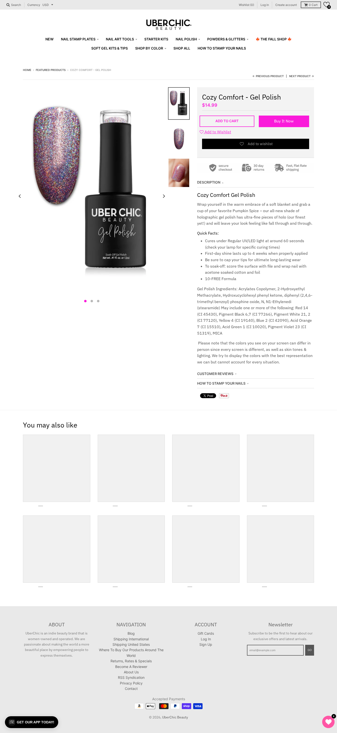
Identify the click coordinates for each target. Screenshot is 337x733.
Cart (313, 5)
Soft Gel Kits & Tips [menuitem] (109, 48)
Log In (206, 639)
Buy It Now (284, 121)
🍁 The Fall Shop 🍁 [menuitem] (274, 39)
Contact (131, 688)
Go (310, 650)
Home (27, 70)
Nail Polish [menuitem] (186, 39)
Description (208, 182)
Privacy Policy (131, 683)
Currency (33, 5)
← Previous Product (268, 76)
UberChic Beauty (175, 717)
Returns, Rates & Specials (131, 661)
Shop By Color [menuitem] (149, 48)
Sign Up (205, 644)
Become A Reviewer (131, 667)
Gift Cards (206, 633)
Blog (131, 633)
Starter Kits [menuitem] (156, 39)
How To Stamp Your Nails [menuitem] (222, 48)
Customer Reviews (215, 374)
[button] (326, 4)
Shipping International (131, 639)
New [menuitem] (49, 39)
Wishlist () (246, 5)
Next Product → (301, 76)
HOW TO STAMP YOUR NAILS (221, 383)
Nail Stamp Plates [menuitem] (78, 39)
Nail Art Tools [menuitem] (120, 39)
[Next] (164, 196)
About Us (131, 672)
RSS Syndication (131, 677)
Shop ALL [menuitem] (181, 48)
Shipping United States (131, 644)
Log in (265, 5)
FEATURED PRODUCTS (51, 70)
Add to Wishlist (217, 131)
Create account (286, 5)
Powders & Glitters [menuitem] (226, 39)
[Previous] (20, 196)
